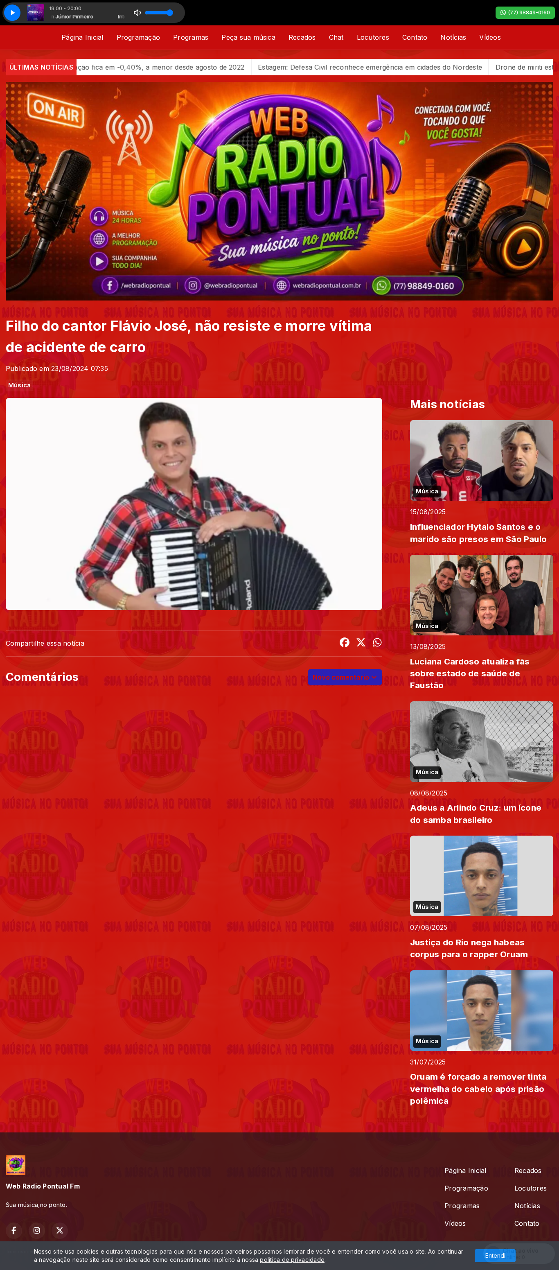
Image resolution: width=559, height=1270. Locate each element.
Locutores (373, 37)
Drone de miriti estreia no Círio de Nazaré (454, 67)
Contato (415, 37)
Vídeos (489, 37)
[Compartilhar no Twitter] (361, 643)
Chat (336, 37)
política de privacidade (292, 1259)
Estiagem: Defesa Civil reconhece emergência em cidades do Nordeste (263, 67)
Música (19, 385)
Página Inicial (82, 37)
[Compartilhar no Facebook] (344, 643)
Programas (190, 37)
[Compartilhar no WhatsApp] (377, 643)
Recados (302, 37)
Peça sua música (248, 37)
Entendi (495, 1255)
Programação (138, 37)
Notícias (453, 37)
